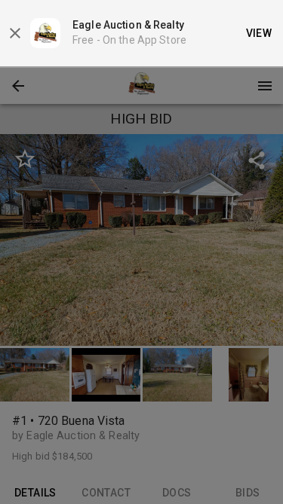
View (259, 33)
